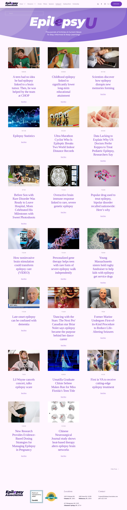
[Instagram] (105, 4)
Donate (116, 4)
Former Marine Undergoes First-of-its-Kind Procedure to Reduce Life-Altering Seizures (103, 324)
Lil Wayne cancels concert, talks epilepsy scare (24, 383)
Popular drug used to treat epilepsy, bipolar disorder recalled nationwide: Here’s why (103, 202)
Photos (45, 4)
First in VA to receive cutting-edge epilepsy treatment (103, 383)
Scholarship (76, 4)
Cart (108, 4)
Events (40, 4)
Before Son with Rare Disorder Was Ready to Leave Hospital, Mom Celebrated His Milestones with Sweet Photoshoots (24, 206)
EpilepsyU (58, 4)
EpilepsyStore (67, 4)
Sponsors (51, 4)
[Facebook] (101, 4)
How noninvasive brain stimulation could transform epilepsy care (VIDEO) (23, 265)
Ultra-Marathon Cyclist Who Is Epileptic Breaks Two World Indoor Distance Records (63, 143)
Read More (24, 101)
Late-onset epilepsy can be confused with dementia (23, 320)
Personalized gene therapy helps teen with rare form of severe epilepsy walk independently (63, 265)
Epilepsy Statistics (24, 136)
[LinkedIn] (98, 4)
